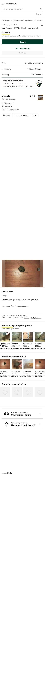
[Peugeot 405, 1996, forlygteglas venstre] (17, 337)
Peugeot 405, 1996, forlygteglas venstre (16, 345)
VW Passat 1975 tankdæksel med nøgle (4, 372)
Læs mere (36, 36)
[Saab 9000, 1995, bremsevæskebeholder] (40, 337)
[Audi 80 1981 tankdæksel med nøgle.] (40, 364)
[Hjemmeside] (11, 4)
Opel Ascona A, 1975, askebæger (5, 345)
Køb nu (23, 42)
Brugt (4, 296)
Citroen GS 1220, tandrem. (27, 345)
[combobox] (22, 9)
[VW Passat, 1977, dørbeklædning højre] (28, 364)
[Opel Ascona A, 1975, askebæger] (5, 337)
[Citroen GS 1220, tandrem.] (28, 337)
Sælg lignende (36, 318)
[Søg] (40, 9)
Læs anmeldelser (21, 115)
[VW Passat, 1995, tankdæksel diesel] (17, 364)
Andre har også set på (14, 384)
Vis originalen (22, 306)
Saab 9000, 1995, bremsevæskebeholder (40, 345)
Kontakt (6, 115)
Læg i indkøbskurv (22, 48)
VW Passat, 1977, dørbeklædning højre (28, 372)
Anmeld (26, 318)
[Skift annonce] (42, 24)
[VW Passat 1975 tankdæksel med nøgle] (5, 364)
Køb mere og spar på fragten (16, 325)
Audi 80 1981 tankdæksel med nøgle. (40, 372)
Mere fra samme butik (14, 356)
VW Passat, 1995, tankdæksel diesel (16, 372)
